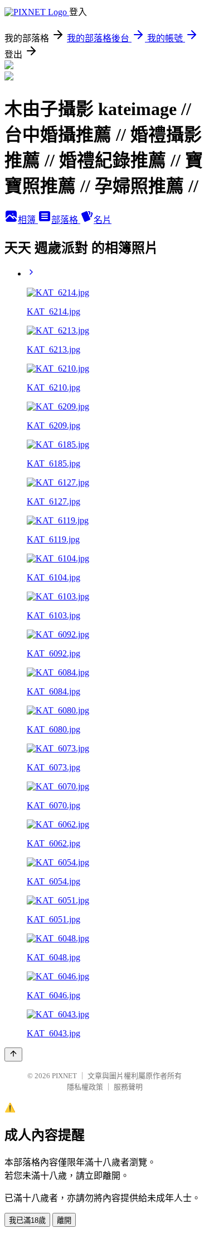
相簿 (28, 220)
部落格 (65, 220)
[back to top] (13, 1054)
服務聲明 (128, 1087)
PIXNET (64, 1076)
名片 (102, 220)
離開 (64, 1220)
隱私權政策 (85, 1087)
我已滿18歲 (27, 1220)
